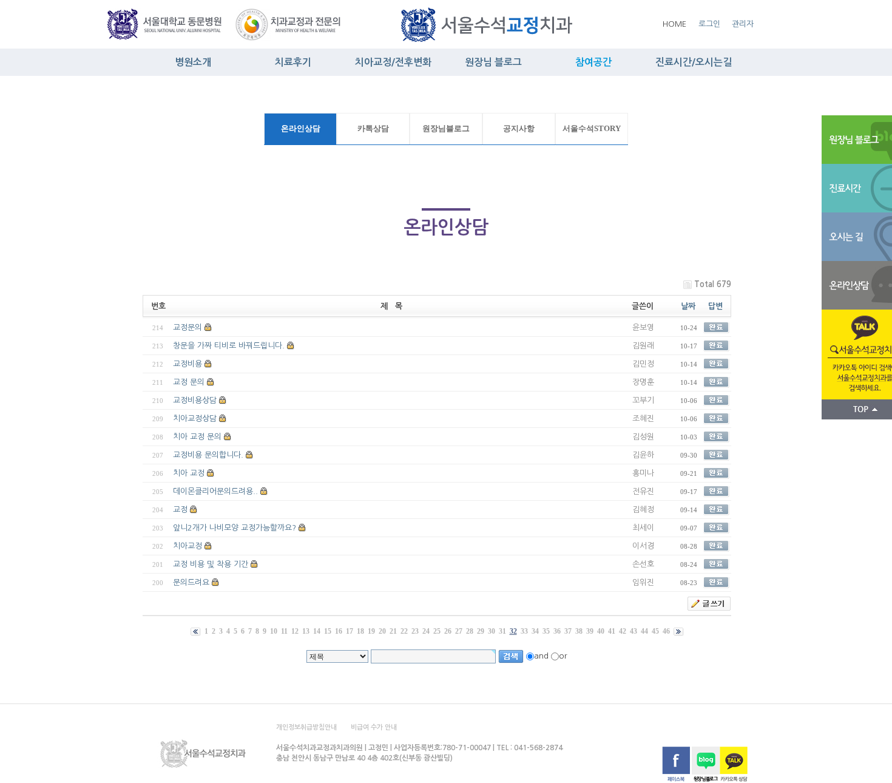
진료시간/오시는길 (693, 62)
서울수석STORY (592, 128)
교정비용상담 (195, 400)
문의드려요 (191, 582)
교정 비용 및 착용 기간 (210, 564)
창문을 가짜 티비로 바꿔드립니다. (229, 346)
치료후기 (293, 62)
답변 (715, 306)
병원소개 (193, 62)
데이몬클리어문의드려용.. (215, 491)
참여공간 (593, 62)
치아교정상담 (195, 418)
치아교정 (187, 546)
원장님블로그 (446, 128)
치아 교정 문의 (197, 437)
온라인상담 (300, 128)
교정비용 (187, 364)
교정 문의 (188, 382)
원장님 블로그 (493, 62)
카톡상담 (373, 128)
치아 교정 (188, 473)
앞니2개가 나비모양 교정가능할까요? (234, 528)
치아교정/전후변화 (393, 62)
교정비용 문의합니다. (208, 455)
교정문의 (187, 327)
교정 (180, 510)
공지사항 (519, 128)
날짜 (688, 306)
